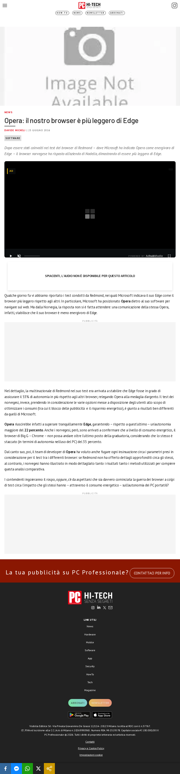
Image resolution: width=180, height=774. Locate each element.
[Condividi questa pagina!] (49, 768)
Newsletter (95, 13)
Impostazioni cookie (91, 754)
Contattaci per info (152, 573)
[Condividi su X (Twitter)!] (38, 768)
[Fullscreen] (169, 256)
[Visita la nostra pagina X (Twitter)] (104, 608)
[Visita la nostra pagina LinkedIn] (99, 608)
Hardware (89, 634)
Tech (90, 682)
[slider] (32, 256)
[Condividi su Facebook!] (5, 768)
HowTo (90, 674)
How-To (62, 13)
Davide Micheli (14, 130)
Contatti (89, 741)
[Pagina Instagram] (174, 5)
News (77, 13)
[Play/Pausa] (10, 256)
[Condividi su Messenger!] (16, 768)
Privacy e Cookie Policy (91, 748)
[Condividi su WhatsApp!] (27, 768)
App (90, 658)
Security (90, 666)
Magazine (89, 690)
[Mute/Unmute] (19, 256)
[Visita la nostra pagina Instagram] (93, 608)
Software (12, 138)
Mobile (90, 642)
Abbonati (117, 13)
